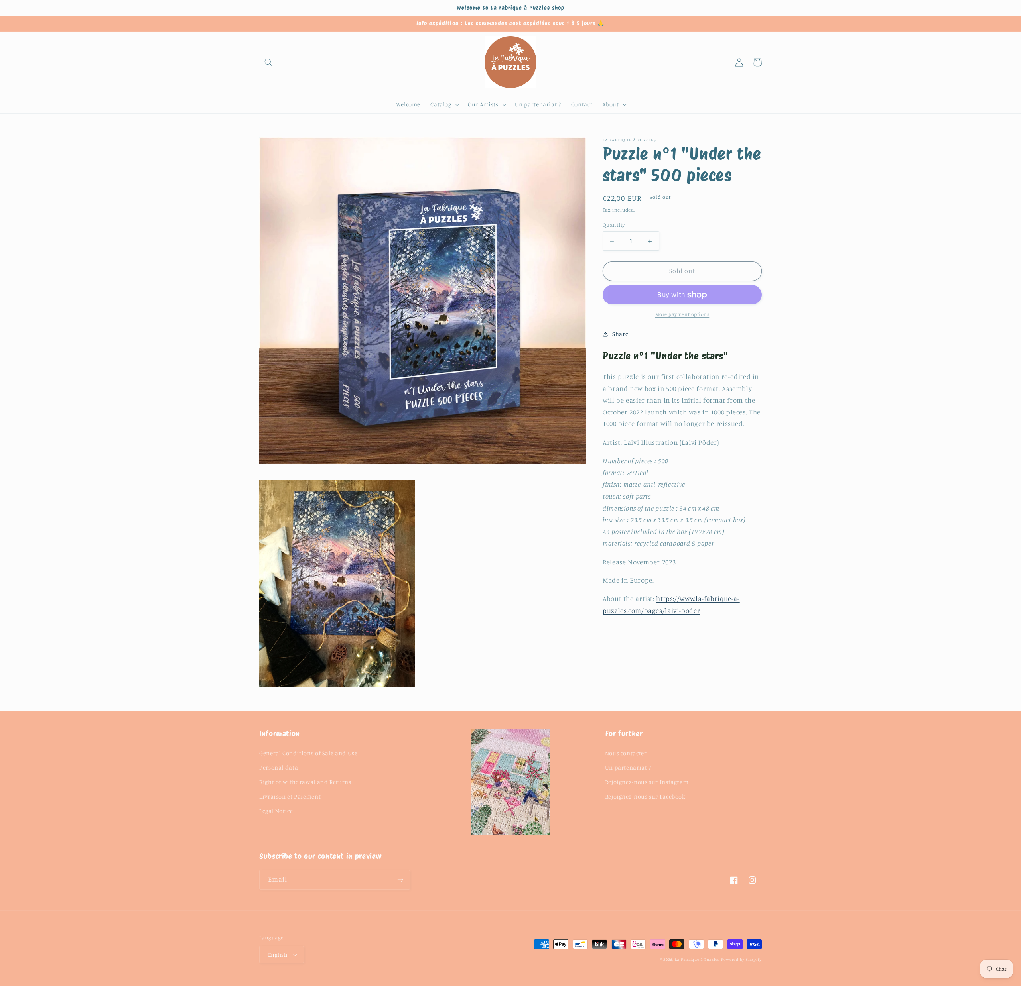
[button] (268, 62)
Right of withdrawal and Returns (305, 781)
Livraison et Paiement (290, 796)
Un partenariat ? (628, 767)
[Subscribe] (400, 880)
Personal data (278, 767)
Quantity (614, 225)
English (277, 954)
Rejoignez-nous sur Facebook (645, 796)
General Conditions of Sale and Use (308, 753)
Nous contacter (626, 753)
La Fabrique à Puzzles (697, 959)
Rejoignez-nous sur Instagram (647, 781)
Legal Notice (276, 810)
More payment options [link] (682, 315)
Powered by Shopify (741, 959)
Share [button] (620, 333)
